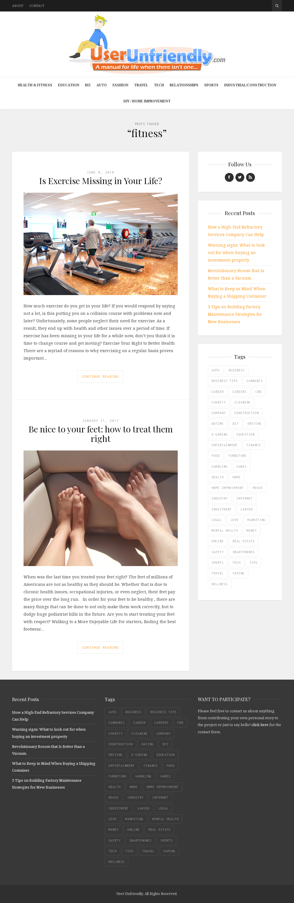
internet (245, 498)
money (252, 530)
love (235, 520)
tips (253, 562)
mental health (225, 530)
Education (68, 85)
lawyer (247, 509)
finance (254, 445)
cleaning (243, 402)
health (218, 477)
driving (254, 423)
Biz (88, 85)
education (246, 434)
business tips (225, 381)
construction (247, 413)
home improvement (228, 487)
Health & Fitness (35, 85)
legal (217, 520)
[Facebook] (229, 177)
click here (260, 724)
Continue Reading (100, 376)
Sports (211, 85)
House (258, 487)
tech (237, 562)
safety (218, 552)
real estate (244, 541)
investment (222, 509)
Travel (141, 85)
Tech (159, 85)
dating (218, 423)
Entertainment (225, 445)
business (237, 370)
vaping (239, 573)
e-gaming (220, 434)
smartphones (244, 552)
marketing (256, 520)
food (216, 455)
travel (218, 573)
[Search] (277, 5)
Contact (37, 5)
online (218, 541)
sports (218, 562)
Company (219, 413)
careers (240, 391)
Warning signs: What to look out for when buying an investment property (236, 252)
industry (220, 498)
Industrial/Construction (250, 85)
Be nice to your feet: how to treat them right (100, 433)
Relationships (184, 85)
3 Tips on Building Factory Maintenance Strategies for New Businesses (235, 314)
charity (219, 402)
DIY (236, 423)
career (218, 391)
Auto (101, 85)
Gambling (220, 466)
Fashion (120, 85)
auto (216, 370)
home (237, 477)
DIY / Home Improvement (147, 101)
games (242, 466)
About (18, 5)
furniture (238, 455)
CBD (259, 391)
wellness (220, 584)
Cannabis (255, 381)
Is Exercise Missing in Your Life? (100, 180)
